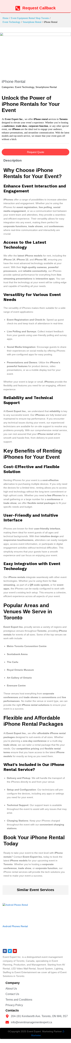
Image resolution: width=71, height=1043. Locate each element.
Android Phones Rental (15, 926)
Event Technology (24, 87)
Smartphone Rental (46, 87)
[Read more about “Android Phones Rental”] (14, 921)
